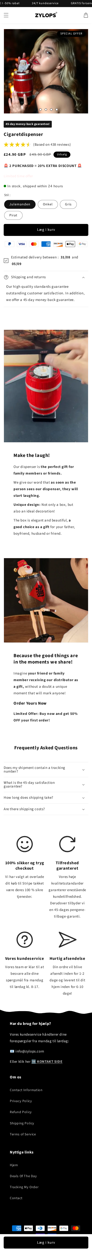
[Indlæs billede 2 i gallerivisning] (40, 109)
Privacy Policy (21, 1101)
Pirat (13, 215)
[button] (6, 15)
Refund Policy (21, 1112)
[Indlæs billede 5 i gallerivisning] (56, 109)
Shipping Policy (22, 1123)
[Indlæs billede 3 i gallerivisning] (46, 109)
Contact (16, 1198)
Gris (68, 204)
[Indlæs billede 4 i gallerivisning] (51, 109)
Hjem (14, 1165)
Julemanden (19, 204)
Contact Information (26, 1090)
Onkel (48, 204)
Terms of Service (23, 1134)
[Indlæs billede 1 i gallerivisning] (35, 109)
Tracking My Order (24, 1187)
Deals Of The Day (23, 1176)
